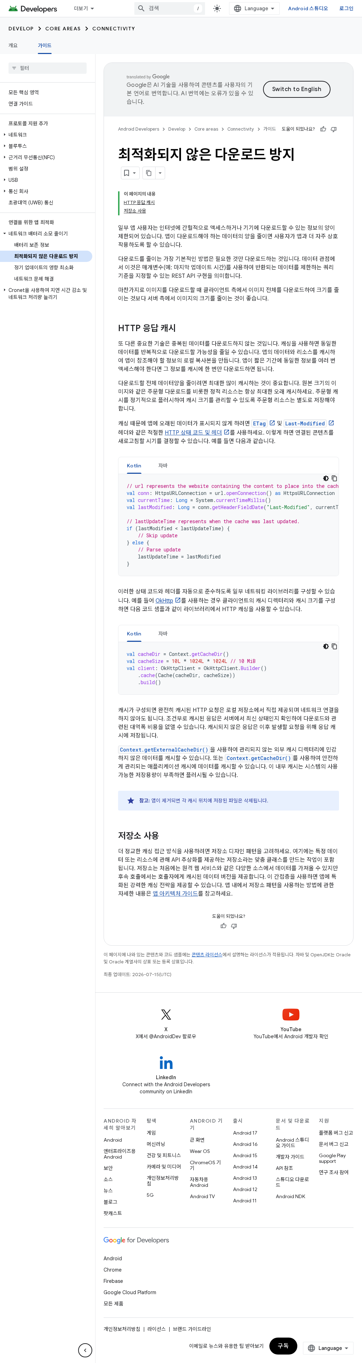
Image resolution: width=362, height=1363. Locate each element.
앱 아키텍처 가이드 (175, 893)
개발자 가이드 (290, 1157)
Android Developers (138, 129)
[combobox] (169, 8)
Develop (21, 28)
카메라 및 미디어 (164, 1167)
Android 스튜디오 (308, 8)
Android (113, 1140)
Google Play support (332, 1158)
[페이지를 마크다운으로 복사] (149, 173)
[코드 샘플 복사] (334, 478)
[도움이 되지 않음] (333, 129)
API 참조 (284, 1168)
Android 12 (245, 1189)
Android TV (202, 1196)
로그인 (346, 8)
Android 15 (245, 1155)
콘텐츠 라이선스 (207, 955)
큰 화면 (197, 1140)
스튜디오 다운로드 (292, 1182)
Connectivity (113, 28)
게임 (151, 1133)
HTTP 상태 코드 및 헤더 (193, 432)
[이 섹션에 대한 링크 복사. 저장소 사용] (166, 836)
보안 (108, 1168)
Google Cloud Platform (130, 1292)
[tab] (134, 465)
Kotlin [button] (134, 465)
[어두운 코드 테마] (326, 478)
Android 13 (245, 1178)
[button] (46, 135)
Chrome (113, 1270)
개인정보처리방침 (163, 1181)
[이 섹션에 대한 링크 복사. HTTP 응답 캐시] (183, 329)
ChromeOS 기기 (205, 1165)
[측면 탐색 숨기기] (85, 1350)
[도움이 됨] (323, 129)
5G (150, 1195)
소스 (108, 1179)
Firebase (113, 1281)
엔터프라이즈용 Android (120, 1154)
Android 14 (245, 1167)
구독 (283, 1346)
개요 (13, 45)
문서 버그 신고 (334, 1144)
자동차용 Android (199, 1182)
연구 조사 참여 (334, 1172)
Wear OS (200, 1151)
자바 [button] (163, 465)
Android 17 (245, 1133)
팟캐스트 (113, 1213)
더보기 (81, 8)
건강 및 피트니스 (164, 1155)
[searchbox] (47, 68)
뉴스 (108, 1191)
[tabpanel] (228, 525)
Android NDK (290, 1196)
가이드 (45, 45)
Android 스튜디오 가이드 (292, 1143)
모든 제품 (113, 1304)
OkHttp (164, 600)
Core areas (63, 28)
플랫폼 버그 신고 (336, 1133)
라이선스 (156, 1329)
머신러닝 (156, 1144)
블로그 (110, 1202)
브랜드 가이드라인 (192, 1329)
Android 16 (245, 1144)
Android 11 (245, 1200)
